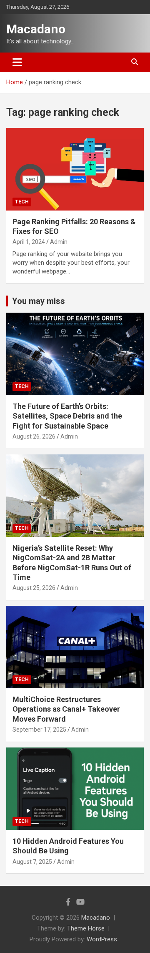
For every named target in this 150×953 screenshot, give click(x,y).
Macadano (35, 29)
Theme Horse (86, 928)
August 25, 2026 (33, 587)
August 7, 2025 (32, 861)
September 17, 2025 (39, 729)
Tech (22, 202)
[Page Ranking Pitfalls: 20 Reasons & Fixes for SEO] (75, 169)
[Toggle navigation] (17, 62)
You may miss (38, 301)
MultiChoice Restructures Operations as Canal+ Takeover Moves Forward (66, 709)
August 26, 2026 (33, 436)
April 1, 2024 (28, 241)
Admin (59, 241)
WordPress (102, 939)
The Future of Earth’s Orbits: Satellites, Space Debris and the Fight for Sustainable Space (67, 416)
